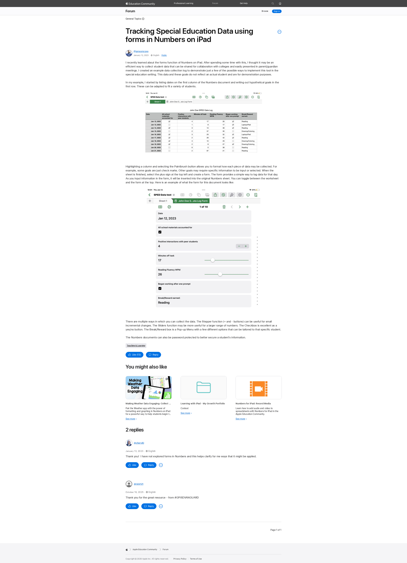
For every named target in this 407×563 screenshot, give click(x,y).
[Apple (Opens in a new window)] (127, 549)
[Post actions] (278, 32)
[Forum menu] (219, 3)
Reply (156, 354)
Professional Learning (183, 3)
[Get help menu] (249, 3)
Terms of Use (196, 559)
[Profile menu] (282, 3)
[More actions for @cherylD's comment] (161, 465)
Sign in (277, 11)
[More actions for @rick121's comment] (161, 506)
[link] (203, 125)
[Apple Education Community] (140, 4)
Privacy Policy (179, 559)
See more (130, 419)
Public (164, 55)
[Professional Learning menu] (195, 3)
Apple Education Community (145, 549)
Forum (215, 3)
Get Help (244, 3)
